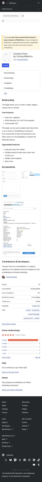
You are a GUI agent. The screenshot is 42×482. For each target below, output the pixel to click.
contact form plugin (33, 314)
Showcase (25, 402)
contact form (35, 310)
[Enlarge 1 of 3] (18, 173)
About (4, 402)
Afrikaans (10, 455)
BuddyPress (7, 446)
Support (5, 422)
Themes (25, 405)
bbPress (6, 443)
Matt (4, 439)
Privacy (4, 412)
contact (28, 310)
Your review (6, 357)
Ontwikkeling (8, 88)
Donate (25, 426)
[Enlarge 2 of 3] (37, 173)
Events (24, 422)
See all (37, 357)
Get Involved (26, 419)
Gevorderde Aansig (9, 324)
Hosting (5, 409)
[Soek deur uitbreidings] (23, 16)
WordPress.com (8, 436)
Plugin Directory (7, 9)
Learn (4, 419)
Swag (25, 429)
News (4, 405)
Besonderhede (9, 73)
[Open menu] (39, 3)
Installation (8, 83)
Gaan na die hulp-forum (10, 372)
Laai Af (5, 65)
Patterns (25, 412)
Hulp (5, 93)
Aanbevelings (8, 78)
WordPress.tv (8, 429)
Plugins (24, 409)
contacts (36, 318)
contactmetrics (22, 59)
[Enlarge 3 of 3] (37, 203)
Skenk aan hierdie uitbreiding (12, 390)
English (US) (36, 306)
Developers (6, 426)
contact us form (28, 318)
